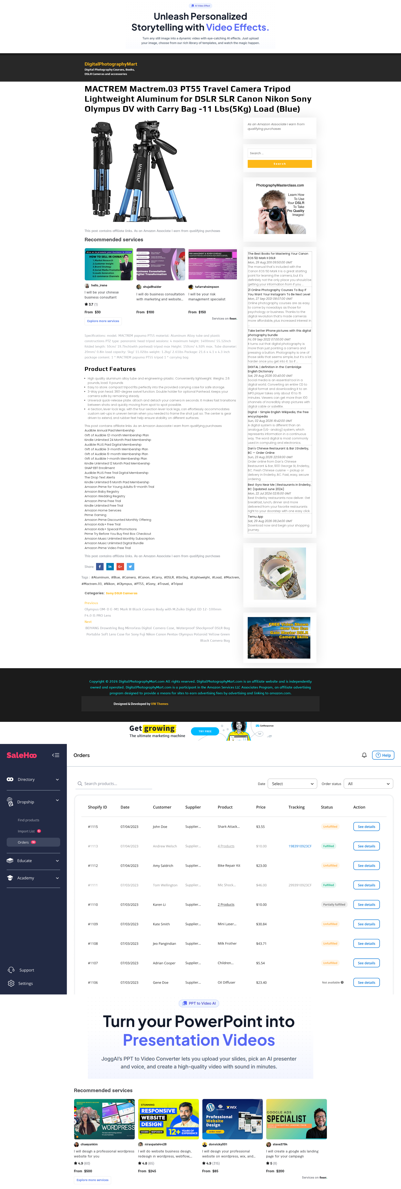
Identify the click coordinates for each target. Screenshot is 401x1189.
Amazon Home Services (103, 510)
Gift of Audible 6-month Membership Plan (116, 454)
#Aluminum (100, 577)
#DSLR (169, 577)
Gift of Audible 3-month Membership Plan (116, 449)
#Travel (163, 584)
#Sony (150, 584)
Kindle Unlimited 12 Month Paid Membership (117, 463)
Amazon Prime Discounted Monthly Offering (118, 519)
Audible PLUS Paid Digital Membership (113, 444)
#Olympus (124, 584)
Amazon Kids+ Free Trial (103, 524)
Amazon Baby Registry (102, 491)
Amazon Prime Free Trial (103, 501)
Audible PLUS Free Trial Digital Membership (116, 473)
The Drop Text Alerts (100, 477)
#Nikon (109, 584)
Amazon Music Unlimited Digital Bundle (114, 543)
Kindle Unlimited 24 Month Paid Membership (118, 440)
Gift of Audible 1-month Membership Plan (116, 458)
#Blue (115, 577)
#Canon (144, 577)
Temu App (255, 517)
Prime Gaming (95, 515)
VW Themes (159, 704)
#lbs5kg (182, 577)
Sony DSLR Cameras (121, 593)
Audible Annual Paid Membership (110, 430)
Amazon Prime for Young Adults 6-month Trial (119, 486)
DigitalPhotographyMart (111, 64)
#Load (217, 577)
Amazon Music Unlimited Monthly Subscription (120, 538)
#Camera (129, 577)
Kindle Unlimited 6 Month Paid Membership (117, 482)
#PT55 (139, 584)
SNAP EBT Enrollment (100, 468)
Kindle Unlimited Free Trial (104, 505)
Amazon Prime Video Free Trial (108, 548)
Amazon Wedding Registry (105, 496)
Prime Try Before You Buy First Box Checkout (118, 533)
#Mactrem (231, 577)
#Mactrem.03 (91, 584)
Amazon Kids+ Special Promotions (111, 529)
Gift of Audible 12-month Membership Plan (117, 435)
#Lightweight (200, 577)
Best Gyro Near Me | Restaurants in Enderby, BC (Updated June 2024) (279, 487)
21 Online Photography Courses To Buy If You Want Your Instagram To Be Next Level (279, 292)
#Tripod (177, 584)
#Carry (157, 577)
